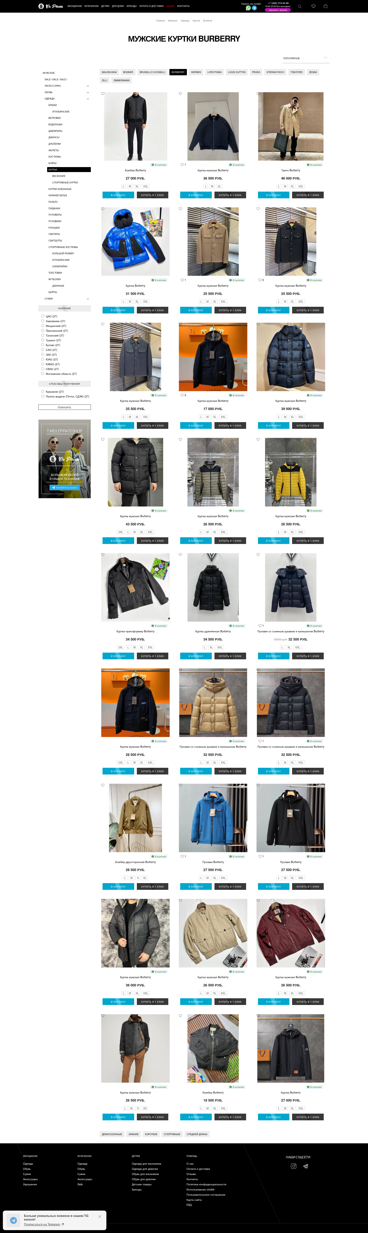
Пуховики (54, 221)
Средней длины (197, 1134)
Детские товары (142, 1184)
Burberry (178, 72)
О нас (190, 1163)
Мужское (49, 72)
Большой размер (63, 253)
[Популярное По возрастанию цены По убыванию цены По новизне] (306, 58)
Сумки (49, 298)
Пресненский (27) (57, 330)
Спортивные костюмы (63, 247)
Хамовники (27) (55, 321)
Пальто (53, 201)
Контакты (192, 1179)
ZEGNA (313, 72)
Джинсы (53, 137)
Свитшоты (55, 240)
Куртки (52, 169)
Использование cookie (200, 1189)
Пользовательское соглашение (205, 1194)
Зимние (134, 1134)
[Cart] (325, 6)
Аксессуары (53, 85)
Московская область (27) (61, 374)
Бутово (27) (53, 345)
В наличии (160, 164)
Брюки (52, 105)
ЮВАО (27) (53, 364)
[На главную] (50, 6)
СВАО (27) (52, 369)
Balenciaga (109, 72)
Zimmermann (122, 80)
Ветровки (54, 117)
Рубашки (54, 227)
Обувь (49, 92)
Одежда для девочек (145, 1168)
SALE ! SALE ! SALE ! (56, 79)
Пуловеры (55, 214)
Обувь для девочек (144, 1179)
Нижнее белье (57, 195)
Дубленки (54, 143)
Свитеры (54, 233)
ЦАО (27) (51, 316)
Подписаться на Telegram (42, 1224)
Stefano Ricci (275, 72)
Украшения (30, 1184)
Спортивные (172, 1134)
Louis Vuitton (237, 72)
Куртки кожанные (59, 188)
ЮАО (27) (52, 359)
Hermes (196, 72)
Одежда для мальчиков (146, 1163)
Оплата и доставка (198, 1168)
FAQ (189, 1204)
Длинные (58, 285)
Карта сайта (194, 1199)
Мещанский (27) (56, 326)
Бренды (137, 1189)
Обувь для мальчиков (145, 1173)
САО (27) (51, 350)
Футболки (54, 279)
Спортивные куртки (65, 182)
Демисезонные (112, 1134)
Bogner (128, 72)
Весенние (58, 175)
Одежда (50, 98)
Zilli (104, 80)
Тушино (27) (53, 340)
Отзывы (191, 1173)
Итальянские (61, 111)
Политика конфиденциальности (206, 1184)
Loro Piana (215, 72)
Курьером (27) (55, 391)
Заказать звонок (278, 10)
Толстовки (55, 272)
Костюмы (54, 156)
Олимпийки (59, 266)
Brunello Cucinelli (152, 72)
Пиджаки (54, 208)
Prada (256, 72)
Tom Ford (297, 72)
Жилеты (53, 150)
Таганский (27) (55, 335)
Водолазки (55, 124)
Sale (80, 1184)
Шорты (52, 292)
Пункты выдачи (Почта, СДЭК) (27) (67, 396)
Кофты (52, 163)
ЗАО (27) (51, 354)
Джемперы (55, 130)
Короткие (151, 1134)
